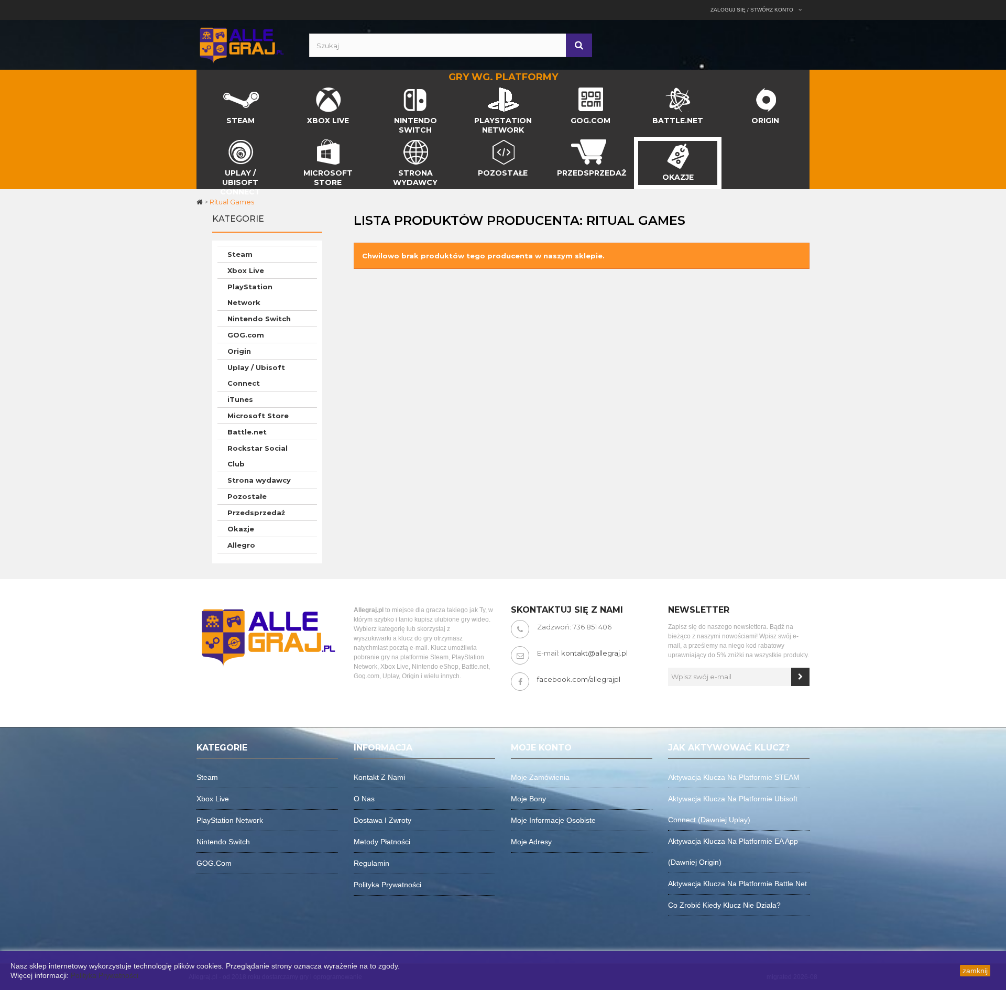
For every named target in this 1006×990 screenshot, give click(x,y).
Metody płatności (382, 841)
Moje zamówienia (540, 777)
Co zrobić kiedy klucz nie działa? (724, 905)
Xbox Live (245, 270)
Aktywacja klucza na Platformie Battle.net (737, 883)
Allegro (241, 545)
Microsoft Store (258, 415)
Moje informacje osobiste (553, 820)
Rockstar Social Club (257, 456)
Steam (240, 254)
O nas (364, 799)
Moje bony (528, 799)
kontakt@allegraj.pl (594, 653)
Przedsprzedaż (256, 512)
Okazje (240, 529)
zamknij (975, 970)
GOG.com (245, 335)
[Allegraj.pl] (241, 44)
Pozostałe (247, 496)
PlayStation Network (249, 294)
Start (205, 90)
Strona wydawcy (259, 480)
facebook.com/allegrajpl (578, 679)
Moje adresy (531, 841)
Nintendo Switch (259, 318)
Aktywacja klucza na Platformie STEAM (734, 777)
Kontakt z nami (379, 777)
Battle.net (247, 432)
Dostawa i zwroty (382, 820)
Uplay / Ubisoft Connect (256, 375)
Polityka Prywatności (104, 975)
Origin (239, 351)
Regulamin (371, 863)
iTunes (240, 399)
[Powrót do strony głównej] (200, 202)
